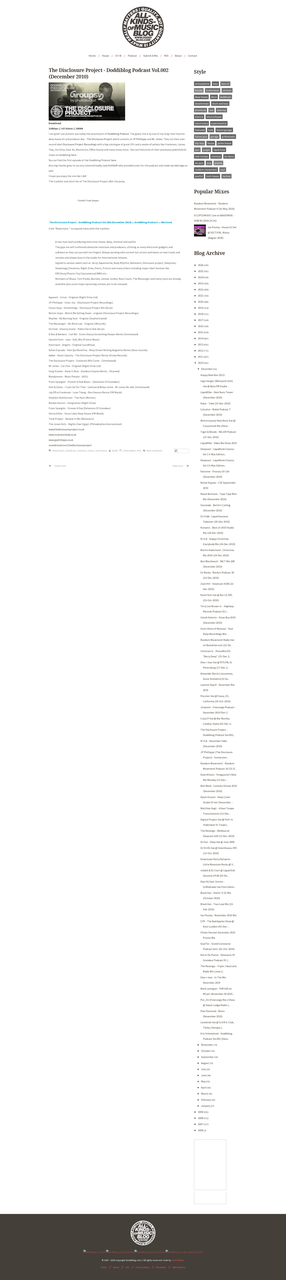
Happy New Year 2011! (212, 375)
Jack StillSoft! (110, 165)
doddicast (71, 450)
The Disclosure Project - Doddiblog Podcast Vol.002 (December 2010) (90, 222)
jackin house (224, 143)
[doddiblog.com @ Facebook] (149, 1251)
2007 (201, 1124)
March (205, 1093)
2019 (201, 307)
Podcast (132, 55)
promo (218, 163)
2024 (201, 277)
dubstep (221, 110)
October (206, 1050)
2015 (201, 332)
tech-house (101, 450)
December (207, 369)
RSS (166, 55)
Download (55, 123)
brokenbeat (212, 90)
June (204, 1075)
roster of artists (151, 144)
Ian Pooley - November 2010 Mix (218, 915)
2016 (201, 326)
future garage (224, 130)
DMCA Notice (179, 1267)
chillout (227, 90)
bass (215, 83)
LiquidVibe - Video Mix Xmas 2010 (218, 443)
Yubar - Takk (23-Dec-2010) (215, 403)
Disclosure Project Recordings (80, 144)
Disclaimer (161, 1267)
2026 (201, 265)
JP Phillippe (140, 139)
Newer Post (60, 466)
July (203, 1069)
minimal (216, 156)
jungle (206, 149)
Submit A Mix (150, 55)
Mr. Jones (157, 139)
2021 (201, 295)
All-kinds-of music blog (143, 28)
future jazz (201, 136)
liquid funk (219, 149)
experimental (219, 123)
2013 (201, 344)
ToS (127, 1267)
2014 (201, 338)
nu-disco (229, 156)
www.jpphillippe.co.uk (61, 440)
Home (92, 55)
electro (199, 116)
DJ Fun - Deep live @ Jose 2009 (217, 842)
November (207, 1044)
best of (225, 83)
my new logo (177, 165)
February (206, 1099)
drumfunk (200, 110)
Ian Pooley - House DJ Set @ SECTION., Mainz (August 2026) (222, 232)
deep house (58, 450)
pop (209, 163)
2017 (201, 320)
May (203, 1081)
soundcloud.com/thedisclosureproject (70, 445)
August (205, 1063)
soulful (199, 176)
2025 (201, 271)
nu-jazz (199, 163)
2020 (201, 301)
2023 (201, 283)
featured (82, 450)
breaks (199, 90)
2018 (201, 314)
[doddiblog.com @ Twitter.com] (120, 1251)
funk (210, 130)
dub (211, 110)
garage (214, 136)
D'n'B (118, 55)
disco (214, 97)
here (73, 155)
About (178, 55)
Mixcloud (166, 222)
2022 (201, 289)
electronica (201, 123)
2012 (201, 350)
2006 (201, 1130)
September (207, 1057)
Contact (192, 55)
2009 (201, 1112)
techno (226, 176)
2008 (201, 1118)
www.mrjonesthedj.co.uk (62, 434)
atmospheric (202, 83)
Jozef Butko (178, 1260)
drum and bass (220, 103)
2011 (201, 356)
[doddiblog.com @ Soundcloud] (184, 1251)
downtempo (202, 103)
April (204, 1087)
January (206, 1105)
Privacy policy (142, 1267)
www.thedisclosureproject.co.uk (66, 429)
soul (222, 169)
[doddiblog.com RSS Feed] (94, 1251)
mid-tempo (201, 156)
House (105, 55)
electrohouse (214, 116)
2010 (201, 362)
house (91, 450)
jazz (197, 149)
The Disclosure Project (99, 139)
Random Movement (206, 169)
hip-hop (199, 143)
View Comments (154, 450)
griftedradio (228, 136)
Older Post (178, 466)
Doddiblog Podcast (118, 133)
